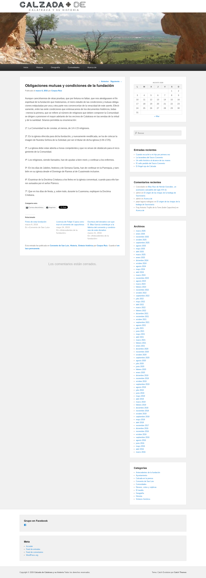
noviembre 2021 (142, 316)
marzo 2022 (140, 307)
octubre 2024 (141, 263)
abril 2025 (140, 252)
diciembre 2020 (142, 349)
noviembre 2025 (142, 237)
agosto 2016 (141, 440)
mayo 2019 (140, 396)
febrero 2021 (141, 343)
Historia (39, 67)
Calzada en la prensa (144, 478)
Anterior (104, 81)
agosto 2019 (141, 387)
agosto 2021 (141, 325)
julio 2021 (140, 328)
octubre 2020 (141, 355)
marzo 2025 (140, 254)
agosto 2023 (141, 281)
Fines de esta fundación (35, 222)
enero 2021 (140, 346)
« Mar (156, 116)
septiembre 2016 (142, 437)
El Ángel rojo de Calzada (146, 166)
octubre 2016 (141, 434)
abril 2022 (140, 304)
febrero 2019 (141, 405)
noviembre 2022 (142, 290)
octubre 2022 (141, 293)
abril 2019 (140, 399)
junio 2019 (140, 393)
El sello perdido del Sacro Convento (150, 163)
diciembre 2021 (142, 313)
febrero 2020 (141, 369)
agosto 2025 (141, 246)
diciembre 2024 (142, 260)
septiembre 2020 (142, 358)
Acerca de (91, 67)
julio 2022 (140, 299)
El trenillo (139, 490)
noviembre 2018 (142, 411)
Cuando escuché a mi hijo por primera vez (153, 154)
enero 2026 (140, 234)
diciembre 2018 (142, 408)
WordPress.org (32, 555)
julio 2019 (140, 390)
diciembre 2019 (142, 375)
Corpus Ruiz (56, 91)
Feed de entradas (33, 549)
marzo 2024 (140, 275)
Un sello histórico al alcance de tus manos (153, 160)
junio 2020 (140, 366)
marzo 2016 (140, 452)
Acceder (29, 546)
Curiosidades (73, 67)
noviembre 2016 (142, 431)
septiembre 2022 (142, 296)
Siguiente (116, 81)
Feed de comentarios (34, 552)
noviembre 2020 (142, 352)
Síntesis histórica (85, 246)
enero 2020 (140, 372)
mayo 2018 (140, 419)
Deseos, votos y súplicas (146, 487)
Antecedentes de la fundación (148, 472)
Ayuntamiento (141, 475)
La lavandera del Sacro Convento (149, 157)
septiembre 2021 (142, 322)
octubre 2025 (141, 240)
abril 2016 (140, 449)
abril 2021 (140, 337)
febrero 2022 (141, 311)
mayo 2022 (140, 302)
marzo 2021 (140, 340)
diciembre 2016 (142, 428)
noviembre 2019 (142, 378)
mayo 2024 (140, 269)
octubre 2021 (141, 319)
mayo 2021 (140, 334)
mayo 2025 (140, 249)
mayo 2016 (140, 446)
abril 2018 (140, 422)
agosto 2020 (141, 361)
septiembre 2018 (142, 417)
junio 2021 (140, 331)
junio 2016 (140, 443)
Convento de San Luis (59, 246)
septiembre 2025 (142, 243)
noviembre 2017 (142, 425)
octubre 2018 (141, 414)
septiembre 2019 (142, 384)
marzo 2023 (140, 284)
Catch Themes (180, 572)
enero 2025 (140, 257)
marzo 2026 (140, 231)
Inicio (26, 67)
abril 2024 (140, 272)
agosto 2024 (141, 266)
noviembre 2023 (142, 278)
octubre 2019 (141, 381)
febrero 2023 (141, 287)
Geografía (55, 67)
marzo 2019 (140, 402)
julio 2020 (140, 363)
